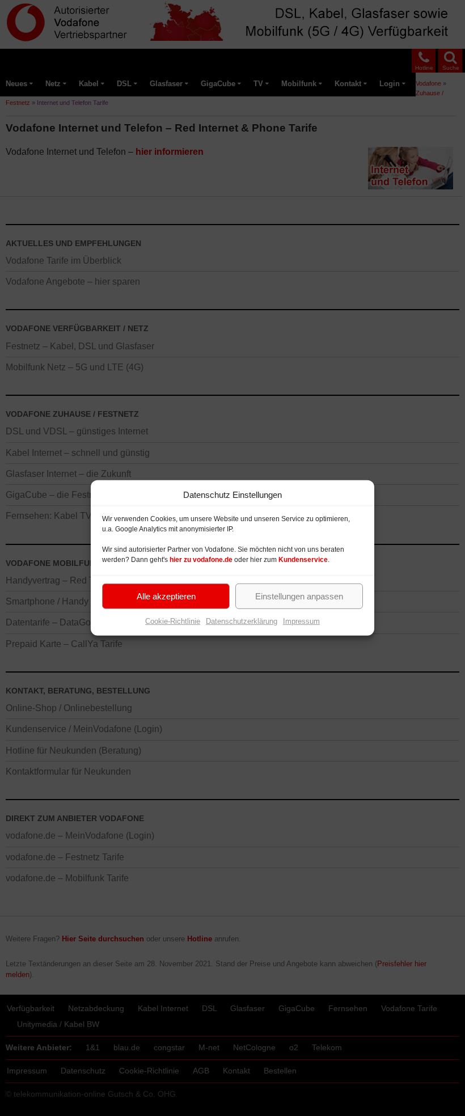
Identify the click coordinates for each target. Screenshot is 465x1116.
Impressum (301, 621)
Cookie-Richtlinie (172, 621)
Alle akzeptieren (166, 596)
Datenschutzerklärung (241, 621)
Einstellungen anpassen (299, 596)
